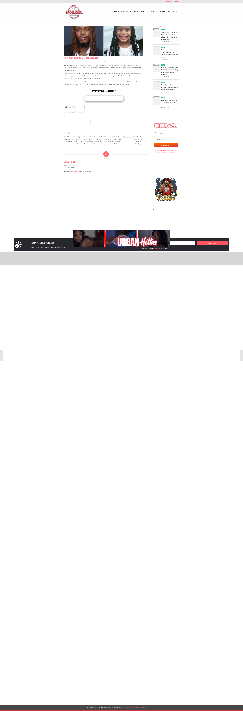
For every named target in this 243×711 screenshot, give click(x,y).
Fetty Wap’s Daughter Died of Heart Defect (81, 58)
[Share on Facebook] (68, 122)
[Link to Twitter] (64, 1)
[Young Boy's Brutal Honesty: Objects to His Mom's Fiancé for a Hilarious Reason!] (88, 140)
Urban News (172, 273)
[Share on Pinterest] (95, 122)
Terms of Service (135, 707)
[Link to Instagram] (73, 1)
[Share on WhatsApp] (86, 122)
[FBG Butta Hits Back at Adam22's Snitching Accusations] (138, 140)
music (81, 112)
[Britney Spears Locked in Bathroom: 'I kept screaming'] (128, 140)
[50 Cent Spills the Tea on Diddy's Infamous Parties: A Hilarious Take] (69, 140)
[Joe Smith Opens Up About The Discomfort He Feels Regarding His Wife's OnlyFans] (98, 140)
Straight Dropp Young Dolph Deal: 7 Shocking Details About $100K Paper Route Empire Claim (121, 273)
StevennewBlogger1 (102, 61)
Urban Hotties (173, 277)
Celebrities (86, 61)
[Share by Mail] (138, 122)
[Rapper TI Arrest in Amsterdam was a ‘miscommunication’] (1, 355)
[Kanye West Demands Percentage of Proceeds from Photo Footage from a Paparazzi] (108, 140)
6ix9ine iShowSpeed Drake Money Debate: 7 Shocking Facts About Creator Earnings (118, 560)
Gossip (91, 61)
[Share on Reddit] (130, 122)
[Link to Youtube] (70, 1)
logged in (75, 171)
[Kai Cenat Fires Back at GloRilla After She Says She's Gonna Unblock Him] (118, 140)
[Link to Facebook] (67, 1)
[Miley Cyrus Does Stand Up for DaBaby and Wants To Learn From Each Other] (241, 355)
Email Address (166, 163)
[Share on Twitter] (77, 122)
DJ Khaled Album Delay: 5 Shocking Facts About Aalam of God (169, 102)
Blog (163, 29)
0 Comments (77, 61)
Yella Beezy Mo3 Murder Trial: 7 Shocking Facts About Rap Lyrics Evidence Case (117, 417)
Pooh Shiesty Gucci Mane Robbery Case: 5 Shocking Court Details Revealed (169, 87)
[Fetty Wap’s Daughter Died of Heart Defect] (103, 41)
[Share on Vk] (121, 122)
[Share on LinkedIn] (103, 122)
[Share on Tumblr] (112, 122)
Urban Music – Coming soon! (178, 280)
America (70, 112)
